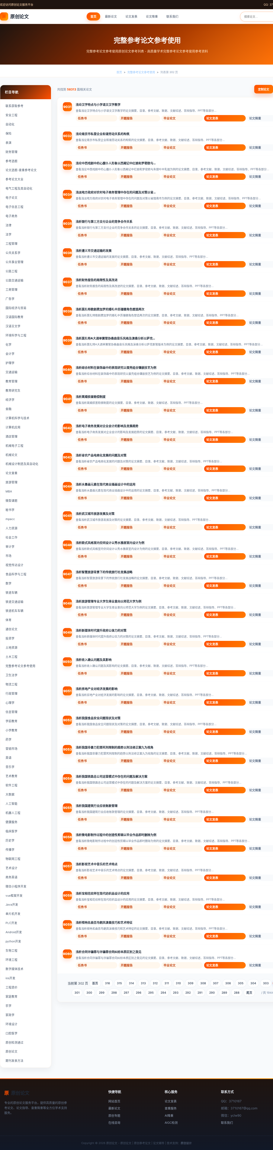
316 (107, 983)
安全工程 (11, 115)
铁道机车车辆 (14, 610)
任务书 (82, 118)
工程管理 (11, 243)
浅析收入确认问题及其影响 (94, 659)
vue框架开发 (14, 895)
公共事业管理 (14, 262)
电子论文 (11, 197)
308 (203, 983)
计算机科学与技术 (17, 418)
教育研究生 (13, 390)
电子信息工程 (14, 206)
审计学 (10, 546)
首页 (93, 16)
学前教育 (11, 721)
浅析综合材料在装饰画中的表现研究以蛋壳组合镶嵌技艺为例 (116, 367)
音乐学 (10, 767)
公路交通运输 (14, 280)
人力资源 (11, 528)
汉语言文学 (13, 326)
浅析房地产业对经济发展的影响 (97, 688)
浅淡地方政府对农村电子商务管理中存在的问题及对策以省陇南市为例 (116, 192)
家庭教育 (11, 996)
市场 (9, 555)
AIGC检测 (171, 1122)
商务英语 (11, 877)
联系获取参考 (14, 106)
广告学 (10, 298)
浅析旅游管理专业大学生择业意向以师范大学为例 (108, 601)
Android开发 (14, 932)
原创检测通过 (14, 1042)
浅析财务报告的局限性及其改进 (97, 280)
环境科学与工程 (16, 335)
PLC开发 (11, 923)
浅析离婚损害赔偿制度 (91, 396)
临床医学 (11, 831)
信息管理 (11, 712)
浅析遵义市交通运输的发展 (94, 250)
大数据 (10, 794)
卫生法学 (11, 675)
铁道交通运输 (14, 601)
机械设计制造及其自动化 (22, 464)
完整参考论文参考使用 (141, 72)
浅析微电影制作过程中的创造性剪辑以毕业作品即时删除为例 (116, 835)
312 (155, 983)
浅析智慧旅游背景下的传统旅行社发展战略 (104, 572)
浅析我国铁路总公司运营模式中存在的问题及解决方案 (111, 776)
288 (237, 992)
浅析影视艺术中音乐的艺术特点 (97, 864)
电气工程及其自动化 (19, 188)
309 (190, 983)
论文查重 (11, 473)
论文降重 (152, 16)
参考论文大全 (14, 179)
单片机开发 (13, 913)
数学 (9, 583)
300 (89, 992)
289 (224, 992)
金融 (9, 409)
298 (114, 992)
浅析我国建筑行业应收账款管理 (97, 805)
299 (102, 992)
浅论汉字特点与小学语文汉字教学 (98, 104)
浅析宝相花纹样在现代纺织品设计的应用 (102, 893)
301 (77, 992)
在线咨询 (114, 1122)
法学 (9, 234)
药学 (9, 739)
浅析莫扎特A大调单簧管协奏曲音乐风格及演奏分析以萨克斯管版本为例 (116, 338)
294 (163, 992)
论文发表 (131, 16)
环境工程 (11, 959)
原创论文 (15, 16)
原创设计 (186, 1143)
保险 (9, 133)
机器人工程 (13, 812)
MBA (9, 491)
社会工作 (11, 537)
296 (138, 992)
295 (151, 992)
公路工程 (11, 271)
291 (199, 992)
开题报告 (127, 118)
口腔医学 (11, 1033)
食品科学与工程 (16, 574)
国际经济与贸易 (16, 308)
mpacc (10, 519)
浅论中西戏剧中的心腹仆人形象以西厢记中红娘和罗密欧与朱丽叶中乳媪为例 (116, 163)
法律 (9, 225)
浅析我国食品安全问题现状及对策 (98, 718)
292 (188, 992)
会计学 (10, 353)
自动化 (10, 124)
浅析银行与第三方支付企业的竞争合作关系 (104, 221)
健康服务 (11, 822)
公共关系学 (13, 252)
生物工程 (11, 950)
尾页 (249, 992)
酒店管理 (11, 436)
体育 (9, 620)
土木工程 (11, 656)
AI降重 (169, 1115)
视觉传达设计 (14, 565)
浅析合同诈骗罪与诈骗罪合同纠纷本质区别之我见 (108, 951)
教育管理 (11, 381)
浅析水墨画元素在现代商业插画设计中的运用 (105, 484)
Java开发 (12, 904)
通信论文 (11, 629)
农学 (9, 1005)
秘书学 (10, 509)
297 (126, 992)
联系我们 (172, 16)
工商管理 (11, 289)
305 (241, 983)
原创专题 (114, 1115)
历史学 (10, 840)
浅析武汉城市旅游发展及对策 (95, 513)
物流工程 (11, 684)
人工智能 (11, 803)
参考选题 (11, 161)
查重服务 (171, 1108)
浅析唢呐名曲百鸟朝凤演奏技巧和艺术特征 (104, 922)
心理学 (10, 702)
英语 (9, 757)
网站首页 (114, 1101)
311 (166, 983)
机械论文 (11, 455)
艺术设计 (11, 868)
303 (266, 983)
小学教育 (11, 730)
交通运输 (11, 372)
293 (176, 992)
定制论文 (263, 89)
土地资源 (11, 647)
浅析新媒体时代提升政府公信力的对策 (101, 630)
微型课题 (11, 500)
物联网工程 (13, 858)
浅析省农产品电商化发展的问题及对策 (101, 455)
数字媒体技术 (14, 969)
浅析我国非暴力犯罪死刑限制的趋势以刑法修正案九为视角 (114, 747)
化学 (9, 344)
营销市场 (11, 748)
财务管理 (11, 152)
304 (253, 983)
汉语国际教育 (14, 317)
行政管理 (11, 693)
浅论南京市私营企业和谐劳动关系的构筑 (102, 134)
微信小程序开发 (16, 886)
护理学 (10, 363)
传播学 (10, 849)
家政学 (10, 1015)
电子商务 (11, 216)
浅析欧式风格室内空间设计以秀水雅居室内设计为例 (110, 542)
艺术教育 (11, 776)
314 (131, 983)
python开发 (13, 941)
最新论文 (111, 16)
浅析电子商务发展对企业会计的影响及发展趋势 (107, 426)
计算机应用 (13, 427)
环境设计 (11, 1024)
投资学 (10, 638)
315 (119, 983)
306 (228, 983)
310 (178, 983)
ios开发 (10, 978)
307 (215, 983)
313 (143, 983)
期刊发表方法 (14, 1060)
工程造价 (11, 987)
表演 (9, 142)
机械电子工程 (14, 445)
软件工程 (11, 785)
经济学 (10, 399)
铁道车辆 (11, 592)
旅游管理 (11, 482)
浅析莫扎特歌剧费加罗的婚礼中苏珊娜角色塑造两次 (110, 309)
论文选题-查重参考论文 (21, 170)
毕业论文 (170, 118)
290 (212, 992)
